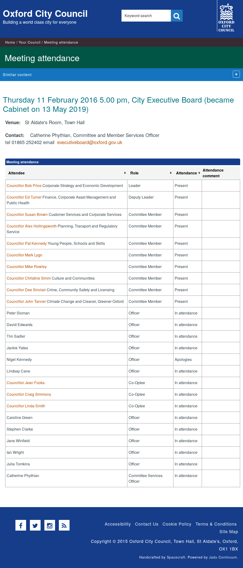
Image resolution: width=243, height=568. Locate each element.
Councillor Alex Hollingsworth (32, 226)
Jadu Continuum (223, 557)
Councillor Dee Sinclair (26, 289)
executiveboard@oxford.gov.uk (89, 142)
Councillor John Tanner (26, 301)
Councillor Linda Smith (26, 406)
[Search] (177, 16)
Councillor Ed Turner (24, 197)
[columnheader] (66, 173)
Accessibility (118, 524)
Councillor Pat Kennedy (27, 243)
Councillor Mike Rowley (27, 266)
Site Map (229, 531)
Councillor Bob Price (24, 185)
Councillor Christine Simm (29, 278)
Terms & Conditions (216, 524)
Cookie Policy (177, 524)
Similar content (17, 74)
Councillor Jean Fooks (26, 382)
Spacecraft (176, 557)
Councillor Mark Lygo (24, 255)
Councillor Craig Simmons (29, 394)
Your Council (30, 42)
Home (10, 42)
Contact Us (147, 524)
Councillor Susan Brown (27, 214)
